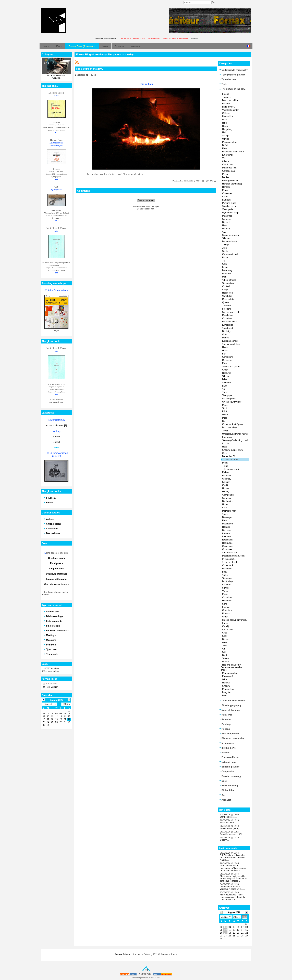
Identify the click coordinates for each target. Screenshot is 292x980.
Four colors (227, 437)
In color (225, 443)
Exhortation (227, 325)
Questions (227, 610)
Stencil (56, 436)
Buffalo (225, 145)
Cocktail (226, 286)
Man (224, 276)
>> (245, 917)
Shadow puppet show (232, 450)
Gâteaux (226, 113)
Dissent (226, 222)
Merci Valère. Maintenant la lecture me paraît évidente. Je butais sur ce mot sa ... (233, 878)
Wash (225, 414)
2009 (224, 645)
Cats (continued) (230, 254)
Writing (225, 139)
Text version (51, 687)
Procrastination (229, 142)
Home (225, 504)
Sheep (225, 135)
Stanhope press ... (228, 817)
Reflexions (227, 360)
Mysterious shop (230, 212)
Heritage (226, 187)
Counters (226, 584)
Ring (224, 123)
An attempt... (228, 328)
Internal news (229, 748)
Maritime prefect (230, 673)
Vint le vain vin (229, 552)
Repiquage (227, 543)
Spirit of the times (231, 710)
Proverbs (226, 719)
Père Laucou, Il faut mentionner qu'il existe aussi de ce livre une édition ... (233, 868)
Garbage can (228, 171)
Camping (226, 498)
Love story (227, 270)
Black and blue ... (228, 823)
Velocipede (227, 209)
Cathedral (227, 219)
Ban (224, 421)
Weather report (229, 206)
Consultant (227, 357)
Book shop (227, 581)
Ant (223, 389)
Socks (225, 251)
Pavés (225, 594)
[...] (210, 32)
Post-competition (230, 733)
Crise (224, 507)
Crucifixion (227, 164)
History (225, 491)
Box (224, 353)
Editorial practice (230, 766)
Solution (226, 482)
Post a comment (146, 200)
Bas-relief (227, 530)
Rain (224, 363)
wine (224, 642)
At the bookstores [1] (56, 425)
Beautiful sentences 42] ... (232, 834)
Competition (228, 771)
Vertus (225, 591)
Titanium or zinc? (230, 469)
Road (224, 446)
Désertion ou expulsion (233, 555)
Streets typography (231, 705)
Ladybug (226, 199)
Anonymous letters (231, 344)
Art (223, 648)
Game (225, 350)
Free (224, 148)
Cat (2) (225, 626)
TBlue (225, 466)
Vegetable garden (230, 110)
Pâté (224, 411)
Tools (224, 84)
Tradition (226, 305)
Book (224, 781)
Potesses (227, 475)
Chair (224, 453)
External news (229, 762)
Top (146, 970)
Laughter (226, 692)
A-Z (224, 232)
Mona (225, 190)
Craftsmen (227, 193)
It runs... (226, 623)
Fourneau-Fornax (230, 757)
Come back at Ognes (232, 424)
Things (225, 244)
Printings (226, 724)
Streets (225, 658)
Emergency (227, 155)
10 (225, 930)
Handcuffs (227, 600)
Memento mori (229, 511)
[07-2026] (221, 912)
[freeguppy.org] (128, 974)
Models (225, 337)
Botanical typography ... (230, 828)
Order (225, 616)
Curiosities (227, 597)
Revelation (227, 315)
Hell (224, 132)
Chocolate (227, 318)
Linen (224, 267)
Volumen (226, 382)
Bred (224, 655)
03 (225, 927)
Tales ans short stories (233, 700)
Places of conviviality (233, 738)
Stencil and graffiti (231, 366)
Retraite (226, 527)
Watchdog (227, 296)
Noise (225, 126)
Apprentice (227, 629)
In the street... (229, 559)
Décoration (227, 523)
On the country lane (231, 402)
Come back (227, 565)
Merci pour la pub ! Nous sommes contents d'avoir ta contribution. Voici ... (232, 897)
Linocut (56, 442)
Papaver (226, 103)
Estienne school (230, 341)
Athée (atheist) (229, 280)
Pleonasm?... (228, 676)
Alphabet (226, 800)
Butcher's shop (229, 427)
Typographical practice (233, 74)
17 (225, 933)
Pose (224, 418)
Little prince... (229, 106)
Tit (223, 260)
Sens (224, 604)
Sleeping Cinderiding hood (235, 440)
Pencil (225, 174)
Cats (224, 264)
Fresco (225, 94)
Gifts (224, 632)
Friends (225, 752)
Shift (224, 408)
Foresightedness (230, 180)
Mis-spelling (228, 689)
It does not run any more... (235, 620)
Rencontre (227, 568)
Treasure (226, 97)
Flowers (226, 613)
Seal (224, 636)
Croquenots (227, 546)
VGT (224, 158)
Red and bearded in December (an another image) (231, 667)
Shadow (226, 686)
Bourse (225, 639)
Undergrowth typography (235, 70)
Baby (224, 572)
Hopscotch (227, 293)
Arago (225, 289)
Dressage (227, 517)
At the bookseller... (231, 562)
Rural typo (227, 714)
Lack (224, 386)
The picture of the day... (233, 89)
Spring (225, 588)
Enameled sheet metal (233, 151)
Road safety (228, 299)
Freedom (226, 309)
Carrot (225, 196)
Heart (224, 225)
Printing (226, 729)
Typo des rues (229, 79)
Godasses (227, 549)
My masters (228, 743)
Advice (225, 161)
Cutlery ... (224, 840)
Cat (224, 652)
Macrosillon (227, 116)
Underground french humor (235, 434)
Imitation (226, 536)
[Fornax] (53, 32)
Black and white (230, 100)
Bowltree (226, 273)
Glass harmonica (230, 235)
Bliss (224, 379)
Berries (225, 177)
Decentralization (230, 241)
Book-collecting (230, 785)
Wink (224, 679)
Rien (224, 520)
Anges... (226, 514)
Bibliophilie (228, 790)
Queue (225, 302)
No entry (226, 228)
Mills (224, 119)
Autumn (226, 533)
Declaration (227, 501)
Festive (225, 607)
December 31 (228, 456)
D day (225, 462)
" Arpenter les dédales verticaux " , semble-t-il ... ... (232, 887)
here (224, 695)
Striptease (227, 578)
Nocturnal (227, 373)
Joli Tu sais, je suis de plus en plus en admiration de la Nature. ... (232, 857)
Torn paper (227, 395)
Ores (224, 334)
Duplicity (226, 331)
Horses (225, 488)
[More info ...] (163, 974)
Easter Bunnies (229, 321)
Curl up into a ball (230, 312)
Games (225, 661)
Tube (224, 392)
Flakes (225, 472)
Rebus (225, 257)
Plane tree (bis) (229, 167)
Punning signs (229, 203)
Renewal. (226, 682)
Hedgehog (227, 129)
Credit (225, 485)
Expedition (227, 539)
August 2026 (233, 912)
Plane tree (227, 216)
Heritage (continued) (232, 183)
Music (225, 405)
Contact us (51, 683)
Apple (225, 575)
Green (225, 369)
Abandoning (228, 495)
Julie (224, 248)
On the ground (229, 398)
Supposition (228, 283)
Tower (225, 430)
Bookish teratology (231, 776)
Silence (225, 238)
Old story (226, 479)
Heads (225, 347)
